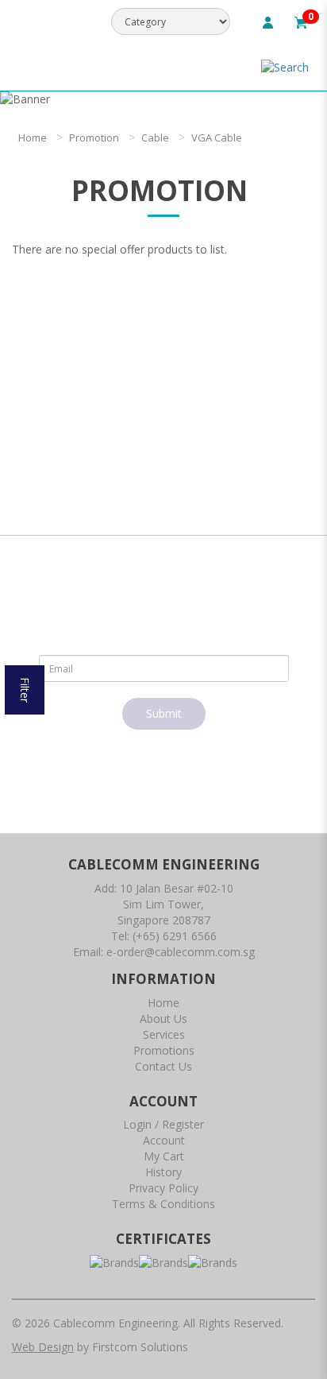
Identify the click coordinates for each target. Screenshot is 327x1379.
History (163, 1172)
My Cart (164, 1156)
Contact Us (163, 1066)
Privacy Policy (163, 1187)
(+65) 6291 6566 (175, 935)
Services (164, 1034)
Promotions (163, 1050)
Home (32, 137)
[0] (300, 21)
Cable (155, 137)
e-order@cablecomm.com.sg (180, 951)
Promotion (94, 137)
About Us (163, 1018)
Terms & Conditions (163, 1203)
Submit (164, 713)
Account (164, 1140)
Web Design (43, 1346)
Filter (25, 690)
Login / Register (163, 1124)
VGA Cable (216, 137)
